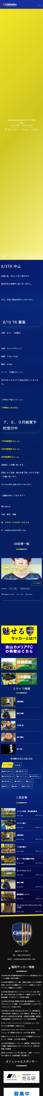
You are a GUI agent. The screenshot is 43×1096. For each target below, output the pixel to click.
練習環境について (23, 894)
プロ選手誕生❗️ (22, 847)
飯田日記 (8, 771)
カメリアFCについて (24, 871)
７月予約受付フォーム (10, 441)
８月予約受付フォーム (10, 449)
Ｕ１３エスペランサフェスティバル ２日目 (29, 906)
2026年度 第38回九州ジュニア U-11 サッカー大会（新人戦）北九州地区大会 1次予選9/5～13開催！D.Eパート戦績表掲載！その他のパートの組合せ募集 (21, 994)
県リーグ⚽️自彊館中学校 (25, 859)
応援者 (20, 781)
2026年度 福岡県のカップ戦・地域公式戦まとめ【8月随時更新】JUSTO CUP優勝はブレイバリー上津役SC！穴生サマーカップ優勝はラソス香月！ (21, 985)
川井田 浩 (20, 725)
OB (30, 781)
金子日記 (28, 786)
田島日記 (8, 781)
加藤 (16, 786)
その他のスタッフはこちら (21, 758)
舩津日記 (35, 776)
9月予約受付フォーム (10, 457)
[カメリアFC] (9, 5)
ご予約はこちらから (9, 407)
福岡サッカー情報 (22, 967)
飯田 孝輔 (20, 713)
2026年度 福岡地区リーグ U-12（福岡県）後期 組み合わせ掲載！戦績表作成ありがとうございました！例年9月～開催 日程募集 (21, 1046)
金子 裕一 (20, 749)
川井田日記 (9, 776)
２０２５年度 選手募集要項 (27, 811)
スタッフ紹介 (21, 823)
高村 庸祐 (20, 737)
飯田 (6, 786)
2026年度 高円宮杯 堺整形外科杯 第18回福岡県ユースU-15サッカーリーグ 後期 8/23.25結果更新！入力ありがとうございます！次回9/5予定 (21, 1004)
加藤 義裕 (20, 701)
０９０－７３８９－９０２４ (17, 522)
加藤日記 (22, 771)
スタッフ (23, 776)
